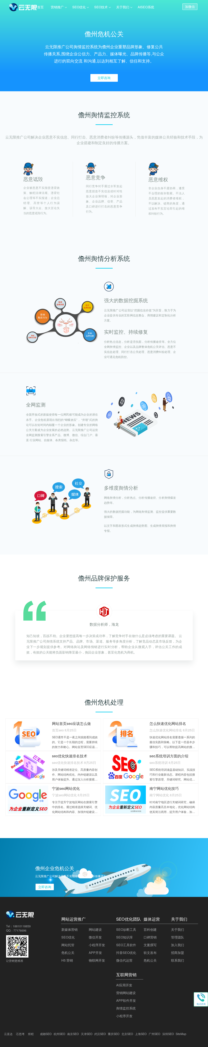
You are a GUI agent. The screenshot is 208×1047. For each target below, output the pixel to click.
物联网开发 (97, 960)
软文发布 (150, 952)
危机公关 (67, 952)
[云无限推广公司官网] (23, 8)
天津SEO (86, 1034)
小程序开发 (97, 945)
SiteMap (181, 1034)
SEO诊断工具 (126, 929)
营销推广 (57, 7)
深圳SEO (168, 1034)
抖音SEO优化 (126, 952)
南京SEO (73, 1034)
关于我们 (122, 7)
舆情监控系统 (126, 1008)
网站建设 (95, 929)
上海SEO (141, 1034)
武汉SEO (100, 1034)
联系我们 (177, 960)
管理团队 (177, 937)
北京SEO (127, 1034)
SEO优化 (79, 7)
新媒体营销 (69, 929)
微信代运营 (124, 960)
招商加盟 (177, 952)
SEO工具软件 (126, 945)
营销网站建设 (126, 992)
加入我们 (177, 945)
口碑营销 (150, 937)
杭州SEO (59, 1034)
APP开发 (95, 952)
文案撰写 (150, 945)
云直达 (8, 1034)
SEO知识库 (124, 937)
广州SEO (154, 1034)
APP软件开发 (126, 1000)
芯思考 (20, 1034)
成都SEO (46, 1034)
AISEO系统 (146, 7)
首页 (40, 7)
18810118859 (22, 926)
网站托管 (67, 945)
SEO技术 (101, 7)
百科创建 (150, 929)
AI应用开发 (124, 985)
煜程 (31, 1034)
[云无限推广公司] (20, 917)
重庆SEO (113, 1034)
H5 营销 (67, 960)
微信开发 (95, 937)
